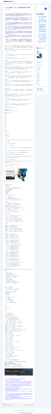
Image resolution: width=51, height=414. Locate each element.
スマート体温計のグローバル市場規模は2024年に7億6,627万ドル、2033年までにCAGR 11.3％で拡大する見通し (18, 385)
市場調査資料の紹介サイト (9, 1)
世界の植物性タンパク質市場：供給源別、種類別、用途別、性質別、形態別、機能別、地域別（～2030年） (18, 384)
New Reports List (44, 1)
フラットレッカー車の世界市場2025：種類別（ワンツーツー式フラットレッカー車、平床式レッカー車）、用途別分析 (43, 21)
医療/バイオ (38, 72)
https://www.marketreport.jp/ (41, 91)
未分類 (38, 73)
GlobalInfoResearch (39, 64)
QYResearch (38, 68)
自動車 (38, 81)
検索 (45, 8)
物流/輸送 (38, 77)
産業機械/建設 (39, 80)
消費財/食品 (38, 76)
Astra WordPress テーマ (34, 410)
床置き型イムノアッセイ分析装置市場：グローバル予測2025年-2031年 (13, 386)
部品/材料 (38, 84)
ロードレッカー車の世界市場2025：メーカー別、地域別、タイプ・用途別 (43, 17)
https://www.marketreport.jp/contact (17, 366)
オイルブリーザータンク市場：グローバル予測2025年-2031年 (42, 41)
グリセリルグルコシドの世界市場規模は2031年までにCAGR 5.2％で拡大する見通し (15, 378)
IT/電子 (38, 65)
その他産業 (38, 69)
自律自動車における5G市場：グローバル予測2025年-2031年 (43, 32)
